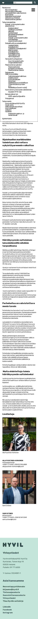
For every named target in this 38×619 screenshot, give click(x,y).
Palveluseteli (12, 36)
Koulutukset (9, 15)
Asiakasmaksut (13, 28)
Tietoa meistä (6, 101)
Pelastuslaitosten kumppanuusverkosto (15, 68)
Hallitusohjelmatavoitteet (13, 107)
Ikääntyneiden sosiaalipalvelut (13, 51)
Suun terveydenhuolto (16, 61)
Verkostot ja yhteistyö (12, 18)
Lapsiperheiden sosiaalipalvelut (13, 46)
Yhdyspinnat (9, 98)
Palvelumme (6, 8)
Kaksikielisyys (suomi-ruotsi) (17, 88)
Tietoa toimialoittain (9, 22)
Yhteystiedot (9, 598)
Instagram (8, 613)
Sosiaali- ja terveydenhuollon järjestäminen (15, 25)
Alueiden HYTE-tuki (14, 92)
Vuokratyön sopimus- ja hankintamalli (16, 114)
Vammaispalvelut (14, 57)
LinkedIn (7, 607)
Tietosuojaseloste (11, 592)
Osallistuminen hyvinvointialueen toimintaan (14, 79)
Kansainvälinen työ (11, 94)
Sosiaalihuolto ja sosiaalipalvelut (15, 43)
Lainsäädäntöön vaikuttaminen (15, 13)
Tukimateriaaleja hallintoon (17, 76)
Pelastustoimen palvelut (13, 19)
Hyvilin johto (9, 105)
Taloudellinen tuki (14, 55)
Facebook (7, 610)
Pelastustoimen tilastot (16, 70)
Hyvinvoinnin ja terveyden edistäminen (18, 90)
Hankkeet (8, 111)
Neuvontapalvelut (11, 10)
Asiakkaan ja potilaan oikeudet (15, 30)
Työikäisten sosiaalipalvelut (17, 49)
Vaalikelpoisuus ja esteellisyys (18, 83)
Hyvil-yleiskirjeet (10, 108)
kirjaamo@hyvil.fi (11, 589)
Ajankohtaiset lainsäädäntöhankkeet (15, 34)
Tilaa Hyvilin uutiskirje (13, 601)
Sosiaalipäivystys (14, 53)
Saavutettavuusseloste (14, 595)
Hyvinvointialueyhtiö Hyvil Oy (15, 103)
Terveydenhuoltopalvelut (13, 59)
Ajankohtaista (7, 119)
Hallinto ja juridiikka (11, 74)
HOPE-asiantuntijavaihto (16, 96)
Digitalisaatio (9, 72)
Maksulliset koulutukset (13, 16)
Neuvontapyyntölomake (13, 11)
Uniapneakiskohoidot (15, 63)
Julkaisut (8, 110)
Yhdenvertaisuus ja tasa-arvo (16, 85)
